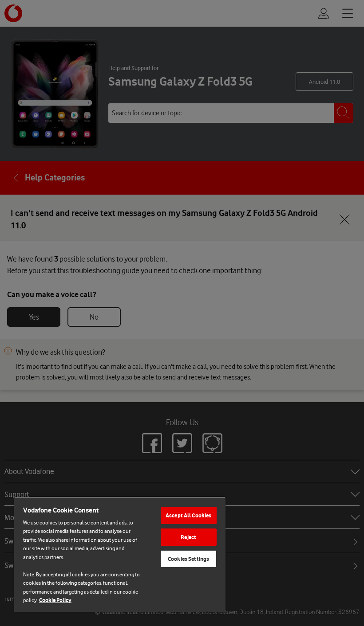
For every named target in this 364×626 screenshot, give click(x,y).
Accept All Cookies (188, 515)
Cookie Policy (55, 600)
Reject (188, 537)
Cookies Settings (188, 559)
